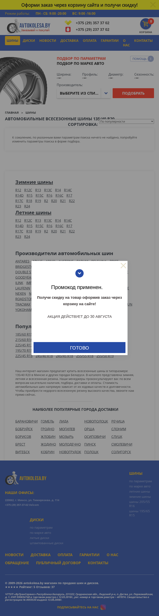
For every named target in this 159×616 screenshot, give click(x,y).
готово (79, 347)
